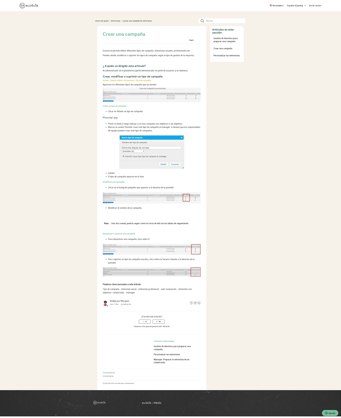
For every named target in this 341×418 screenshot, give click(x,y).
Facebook (191, 303)
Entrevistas (115, 21)
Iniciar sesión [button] (315, 5)
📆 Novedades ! (276, 5)
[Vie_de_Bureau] (194, 403)
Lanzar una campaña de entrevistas (137, 21)
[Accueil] (113, 403)
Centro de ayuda (101, 21)
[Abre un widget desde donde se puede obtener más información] (330, 413)
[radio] (145, 322)
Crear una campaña (223, 48)
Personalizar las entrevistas (167, 354)
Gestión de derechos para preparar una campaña (226, 40)
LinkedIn (199, 303)
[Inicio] (29, 5)
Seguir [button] (191, 40)
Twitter (195, 303)
